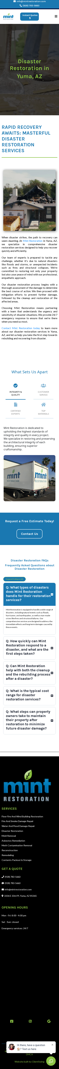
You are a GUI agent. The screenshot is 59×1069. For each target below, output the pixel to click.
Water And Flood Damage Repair (18, 826)
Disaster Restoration (12, 831)
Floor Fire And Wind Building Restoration (22, 816)
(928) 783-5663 (31, 5)
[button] (56, 16)
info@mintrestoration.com (31, 1)
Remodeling (8, 855)
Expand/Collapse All (14, 579)
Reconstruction (10, 850)
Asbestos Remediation (13, 840)
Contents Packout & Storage (16, 860)
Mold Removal (9, 835)
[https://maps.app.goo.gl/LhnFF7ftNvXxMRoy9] (48, 1021)
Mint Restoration (33, 240)
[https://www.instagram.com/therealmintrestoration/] (29, 1021)
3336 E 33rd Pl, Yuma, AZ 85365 (20, 895)
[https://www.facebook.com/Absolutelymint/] (11, 1021)
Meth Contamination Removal (17, 845)
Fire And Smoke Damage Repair (17, 821)
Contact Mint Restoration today (21, 328)
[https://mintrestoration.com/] (8, 16)
